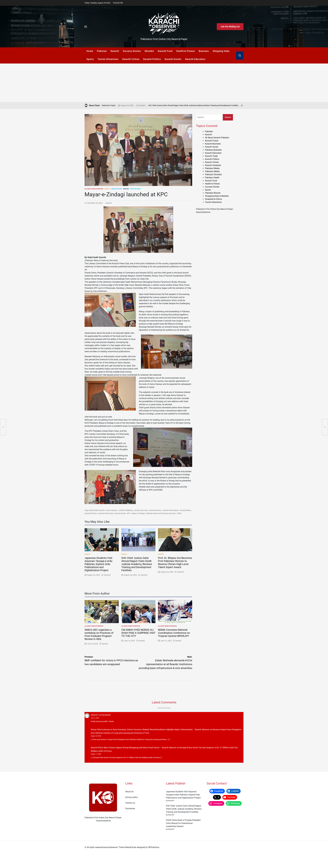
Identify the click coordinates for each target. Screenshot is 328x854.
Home (89, 51)
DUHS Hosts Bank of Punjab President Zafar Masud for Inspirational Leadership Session (183, 823)
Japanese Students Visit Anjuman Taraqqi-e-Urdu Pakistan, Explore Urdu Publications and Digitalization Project (98, 564)
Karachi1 (214, 105)
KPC (128, 513)
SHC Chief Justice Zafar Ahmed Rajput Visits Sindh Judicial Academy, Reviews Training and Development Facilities (143, 105)
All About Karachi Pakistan (94, 189)
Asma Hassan (111, 510)
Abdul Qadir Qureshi (97, 510)
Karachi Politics (152, 59)
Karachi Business (213, 144)
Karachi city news (141, 510)
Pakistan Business (213, 150)
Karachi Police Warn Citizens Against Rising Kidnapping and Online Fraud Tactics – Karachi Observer (133, 747)
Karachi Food (165, 51)
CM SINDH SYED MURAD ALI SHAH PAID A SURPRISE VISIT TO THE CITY (138, 632)
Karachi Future (116, 189)
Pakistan (102, 51)
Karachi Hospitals (213, 165)
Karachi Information (171, 510)
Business (204, 51)
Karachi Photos (91, 513)
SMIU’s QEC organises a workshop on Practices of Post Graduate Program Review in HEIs (99, 634)
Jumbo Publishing (126, 510)
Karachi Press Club (105, 513)
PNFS (179, 513)
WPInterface (153, 847)
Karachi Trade (211, 156)
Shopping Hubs (221, 51)
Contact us (130, 803)
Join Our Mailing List (230, 26)
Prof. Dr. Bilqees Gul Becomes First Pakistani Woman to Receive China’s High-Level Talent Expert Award (175, 562)
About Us (129, 791)
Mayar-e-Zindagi (138, 513)
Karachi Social (120, 513)
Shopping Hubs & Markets (217, 196)
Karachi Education (195, 59)
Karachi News (185, 510)
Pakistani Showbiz (213, 174)
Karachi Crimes (131, 59)
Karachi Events (173, 59)
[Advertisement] (164, 83)
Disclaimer (106, 715)
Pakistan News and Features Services (161, 513)
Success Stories (132, 51)
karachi (109, 203)
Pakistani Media (135, 189)
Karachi (115, 51)
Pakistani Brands (212, 193)
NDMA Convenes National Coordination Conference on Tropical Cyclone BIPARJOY (174, 632)
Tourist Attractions (108, 59)
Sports (90, 59)
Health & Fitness (185, 51)
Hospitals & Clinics (213, 199)
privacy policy (131, 797)
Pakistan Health (212, 177)
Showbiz (149, 51)
